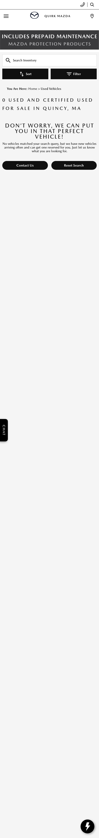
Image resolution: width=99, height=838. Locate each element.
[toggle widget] (87, 826)
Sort (29, 74)
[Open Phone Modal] (82, 4)
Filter (77, 74)
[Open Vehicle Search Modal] (93, 4)
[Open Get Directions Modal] (92, 16)
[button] (25, 165)
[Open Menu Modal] (6, 16)
